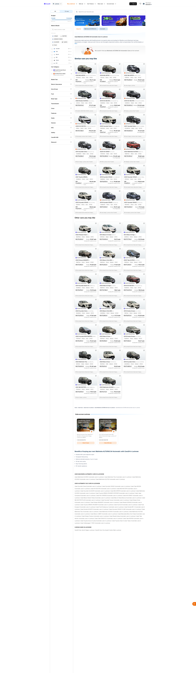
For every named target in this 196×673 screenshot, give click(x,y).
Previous (74, 20)
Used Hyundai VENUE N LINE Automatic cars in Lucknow (125, 509)
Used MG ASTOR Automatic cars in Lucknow (123, 491)
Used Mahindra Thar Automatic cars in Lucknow (118, 477)
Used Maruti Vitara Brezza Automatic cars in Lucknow (126, 498)
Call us (134, 4)
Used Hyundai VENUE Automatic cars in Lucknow (116, 486)
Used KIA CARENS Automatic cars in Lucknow (109, 495)
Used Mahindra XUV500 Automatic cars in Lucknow (113, 511)
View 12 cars (86, 443)
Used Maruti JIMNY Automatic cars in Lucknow (104, 514)
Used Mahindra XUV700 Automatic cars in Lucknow (110, 479)
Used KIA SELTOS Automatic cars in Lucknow (103, 488)
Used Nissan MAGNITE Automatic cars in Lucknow (105, 502)
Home (76, 407)
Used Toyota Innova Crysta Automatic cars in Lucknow (96, 521)
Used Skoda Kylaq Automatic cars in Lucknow (122, 516)
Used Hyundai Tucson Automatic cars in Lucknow (115, 500)
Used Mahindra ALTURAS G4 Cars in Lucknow (105, 407)
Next (145, 20)
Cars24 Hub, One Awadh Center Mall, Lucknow (108, 530)
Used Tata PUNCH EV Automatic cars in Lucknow (108, 518)
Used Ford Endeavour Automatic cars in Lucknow (110, 507)
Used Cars (80, 407)
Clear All (78, 29)
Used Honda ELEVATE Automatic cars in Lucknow (94, 509)
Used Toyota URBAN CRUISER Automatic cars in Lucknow (97, 505)
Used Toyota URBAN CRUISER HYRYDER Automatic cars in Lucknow (115, 493)
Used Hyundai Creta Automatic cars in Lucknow (88, 486)
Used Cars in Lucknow (89, 407)
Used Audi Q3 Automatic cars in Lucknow (125, 505)
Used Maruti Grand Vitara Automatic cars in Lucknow (95, 498)
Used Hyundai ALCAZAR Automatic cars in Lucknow (95, 491)
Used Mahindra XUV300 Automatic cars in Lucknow (89, 477)
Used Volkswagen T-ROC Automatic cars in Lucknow (95, 523)
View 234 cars (108, 443)
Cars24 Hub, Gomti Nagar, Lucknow (84, 530)
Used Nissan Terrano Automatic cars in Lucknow (95, 516)
